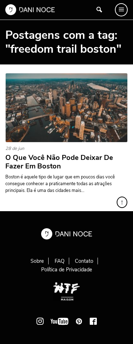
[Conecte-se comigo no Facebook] (93, 321)
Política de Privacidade (66, 269)
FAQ (60, 261)
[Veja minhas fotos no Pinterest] (79, 321)
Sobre (37, 261)
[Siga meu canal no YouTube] (59, 321)
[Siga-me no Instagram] (40, 321)
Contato (84, 261)
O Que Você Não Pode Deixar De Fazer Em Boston (59, 162)
